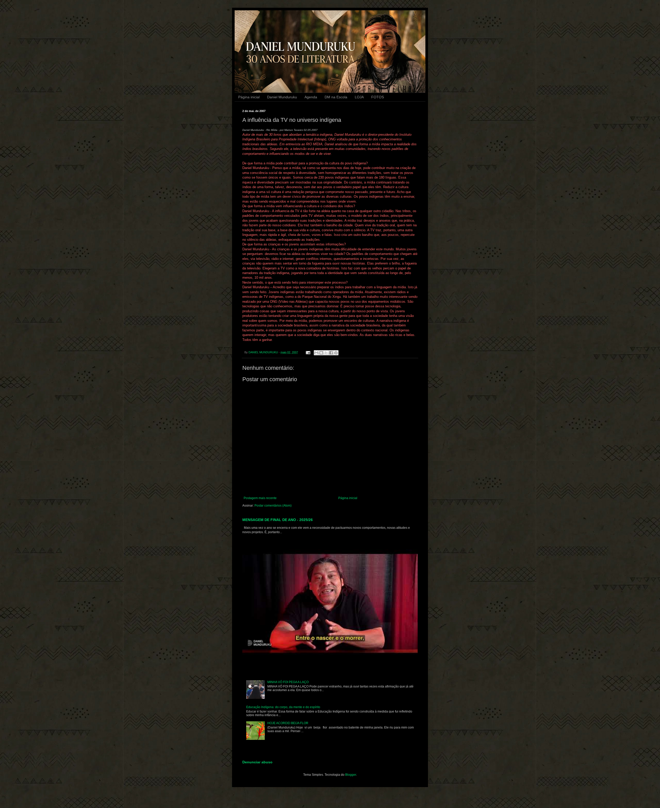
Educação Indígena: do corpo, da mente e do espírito (283, 707)
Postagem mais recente (260, 498)
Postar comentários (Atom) (273, 505)
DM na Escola (336, 97)
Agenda (310, 97)
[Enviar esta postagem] (307, 352)
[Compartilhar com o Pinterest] (336, 352)
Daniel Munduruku (282, 97)
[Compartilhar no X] (326, 352)
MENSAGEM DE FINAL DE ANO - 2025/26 (277, 520)
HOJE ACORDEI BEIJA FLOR (287, 723)
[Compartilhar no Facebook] (331, 352)
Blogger (350, 775)
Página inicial (249, 97)
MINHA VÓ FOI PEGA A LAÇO (288, 682)
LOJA (359, 97)
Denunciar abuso (257, 762)
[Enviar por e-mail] (316, 352)
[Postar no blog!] (321, 352)
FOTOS (377, 97)
